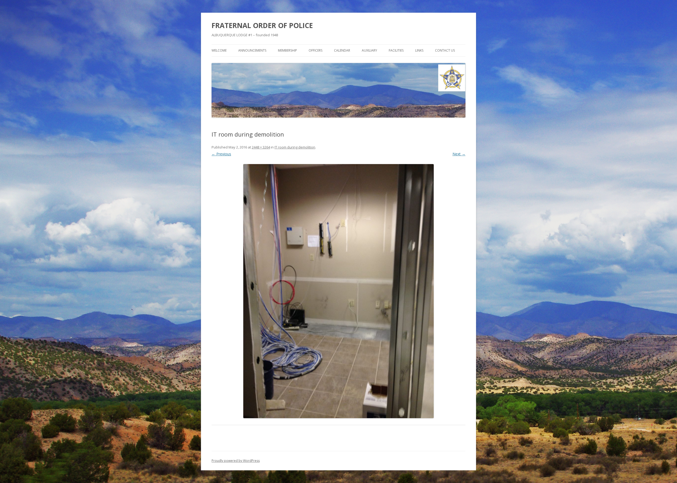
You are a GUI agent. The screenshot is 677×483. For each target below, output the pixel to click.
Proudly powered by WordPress (236, 460)
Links (419, 50)
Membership (287, 50)
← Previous (221, 153)
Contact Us (445, 50)
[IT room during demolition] (338, 291)
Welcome (219, 50)
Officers (315, 50)
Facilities (396, 50)
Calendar (342, 50)
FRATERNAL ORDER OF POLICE (262, 25)
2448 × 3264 (261, 147)
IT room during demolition (295, 147)
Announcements (252, 50)
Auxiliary (369, 50)
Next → (458, 153)
